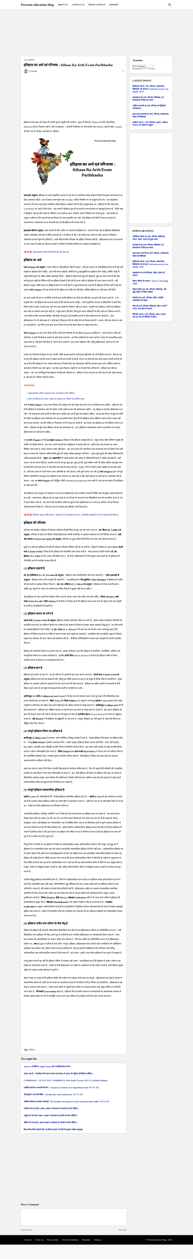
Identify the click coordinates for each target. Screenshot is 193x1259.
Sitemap (97, 1240)
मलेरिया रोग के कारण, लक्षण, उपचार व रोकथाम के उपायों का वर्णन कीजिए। (51, 1108)
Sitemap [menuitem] (113, 5)
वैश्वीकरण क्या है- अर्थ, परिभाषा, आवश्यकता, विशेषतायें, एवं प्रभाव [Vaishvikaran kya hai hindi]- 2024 (150, 89)
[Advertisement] (96, 33)
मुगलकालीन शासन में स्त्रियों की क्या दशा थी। (51, 252)
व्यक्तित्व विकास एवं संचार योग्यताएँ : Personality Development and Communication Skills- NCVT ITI (66, 1101)
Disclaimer (86, 1240)
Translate (151, 69)
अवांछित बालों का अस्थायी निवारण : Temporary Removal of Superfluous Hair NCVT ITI (61, 1087)
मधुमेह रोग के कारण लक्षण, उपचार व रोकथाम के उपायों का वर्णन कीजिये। (51, 1115)
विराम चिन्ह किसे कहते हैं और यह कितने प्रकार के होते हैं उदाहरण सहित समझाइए (53, 1129)
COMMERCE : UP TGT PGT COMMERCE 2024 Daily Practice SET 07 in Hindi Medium (65, 1080)
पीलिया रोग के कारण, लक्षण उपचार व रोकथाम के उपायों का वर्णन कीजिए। (51, 1122)
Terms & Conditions (70, 1240)
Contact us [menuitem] (78, 5)
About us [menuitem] (63, 5)
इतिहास (31, 60)
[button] (169, 4)
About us (28, 1240)
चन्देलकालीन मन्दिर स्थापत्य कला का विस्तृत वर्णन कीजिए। (52, 393)
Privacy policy (53, 1240)
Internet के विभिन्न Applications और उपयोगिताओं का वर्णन (47, 1066)
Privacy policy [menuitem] (96, 5)
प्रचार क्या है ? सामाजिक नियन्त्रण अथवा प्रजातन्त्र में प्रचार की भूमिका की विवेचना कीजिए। (58, 1073)
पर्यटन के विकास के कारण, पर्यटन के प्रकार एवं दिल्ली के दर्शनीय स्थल (57, 399)
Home (26, 60)
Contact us (39, 1240)
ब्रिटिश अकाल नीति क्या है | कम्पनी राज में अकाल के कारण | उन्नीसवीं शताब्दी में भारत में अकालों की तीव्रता (75, 515)
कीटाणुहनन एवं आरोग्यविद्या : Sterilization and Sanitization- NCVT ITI (53, 1094)
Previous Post (26, 1230)
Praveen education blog (37, 4)
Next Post (122, 1230)
